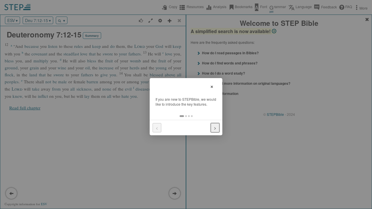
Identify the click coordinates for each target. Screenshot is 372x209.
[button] (182, 116)
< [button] (157, 128)
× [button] (212, 86)
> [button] (215, 128)
